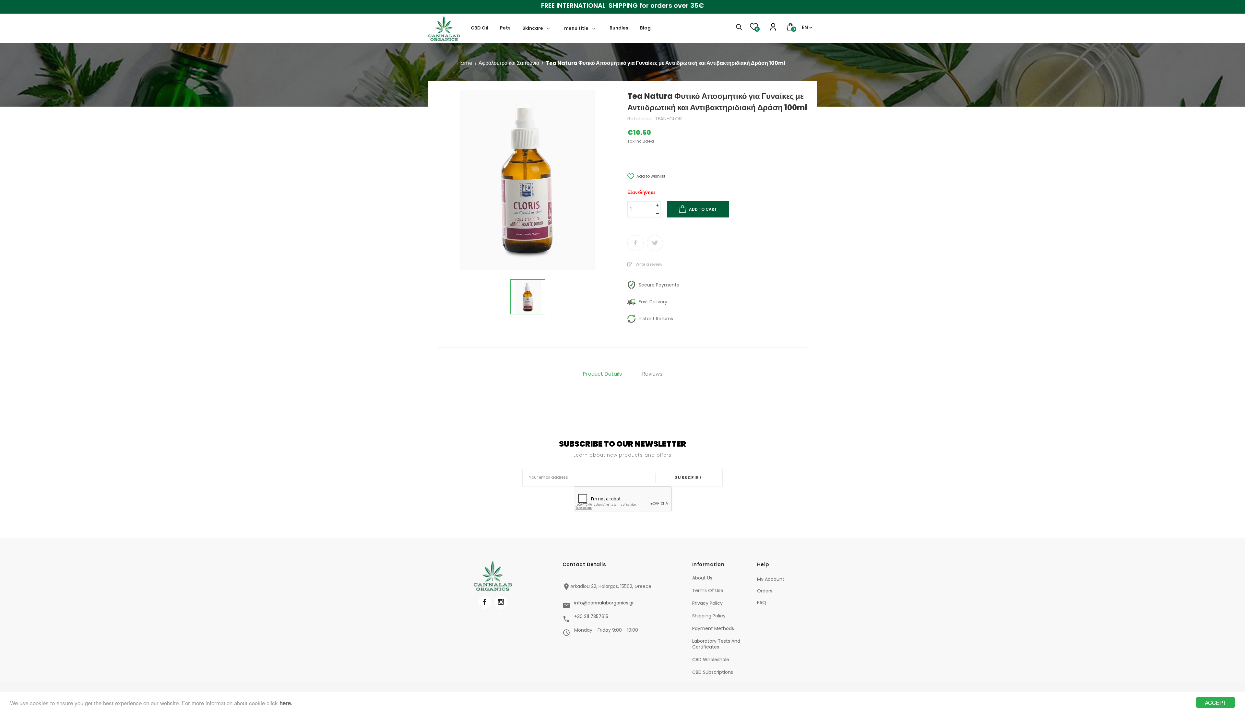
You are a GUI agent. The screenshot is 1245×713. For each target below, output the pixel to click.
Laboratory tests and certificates (716, 644)
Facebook (484, 602)
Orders (764, 591)
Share (635, 243)
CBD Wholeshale (710, 659)
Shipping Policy (709, 616)
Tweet (655, 243)
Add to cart (703, 209)
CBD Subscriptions (712, 672)
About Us (702, 578)
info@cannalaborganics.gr (604, 603)
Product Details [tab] (602, 374)
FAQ (761, 602)
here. (285, 703)
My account (770, 579)
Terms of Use (707, 590)
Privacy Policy (707, 603)
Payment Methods (713, 628)
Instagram (500, 602)
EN (805, 27)
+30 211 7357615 (591, 616)
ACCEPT (1215, 702)
